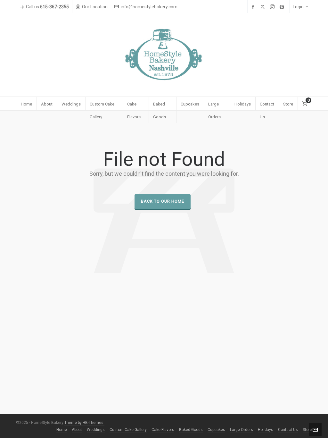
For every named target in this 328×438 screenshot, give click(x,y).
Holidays (265, 429)
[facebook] (254, 7)
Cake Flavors (163, 429)
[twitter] (263, 7)
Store (307, 429)
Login (298, 6)
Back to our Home (162, 201)
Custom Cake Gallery (128, 429)
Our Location (95, 6)
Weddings (96, 429)
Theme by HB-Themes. (84, 422)
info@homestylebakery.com (149, 6)
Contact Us (288, 429)
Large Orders (241, 429)
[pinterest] (283, 7)
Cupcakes (216, 429)
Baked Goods (191, 429)
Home (61, 429)
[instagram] (273, 7)
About (77, 429)
